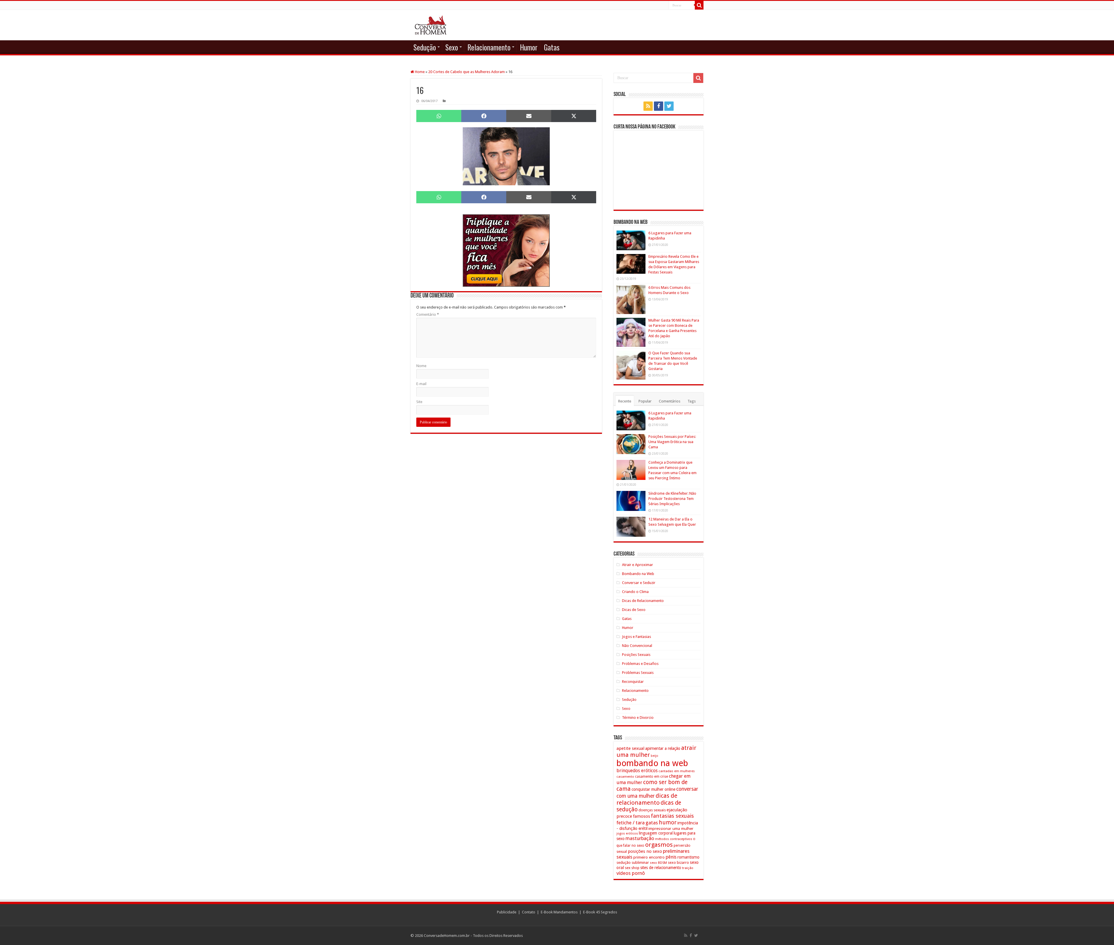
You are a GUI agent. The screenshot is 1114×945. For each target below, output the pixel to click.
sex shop (632, 868)
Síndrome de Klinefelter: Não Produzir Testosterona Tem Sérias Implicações (672, 498)
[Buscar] (699, 5)
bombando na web (652, 763)
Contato (528, 912)
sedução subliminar (632, 862)
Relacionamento (489, 47)
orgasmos (659, 844)
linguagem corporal (656, 833)
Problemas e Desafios (640, 663)
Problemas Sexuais (638, 672)
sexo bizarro (678, 862)
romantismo (688, 857)
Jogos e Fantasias (636, 636)
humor (668, 822)
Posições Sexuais (636, 654)
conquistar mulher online (653, 789)
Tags (692, 401)
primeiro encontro (649, 857)
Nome (421, 366)
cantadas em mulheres (677, 771)
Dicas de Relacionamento (643, 600)
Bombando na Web (638, 574)
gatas (651, 823)
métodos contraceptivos (673, 839)
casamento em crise (651, 776)
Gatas (552, 47)
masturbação (639, 838)
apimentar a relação (662, 748)
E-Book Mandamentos (559, 912)
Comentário (427, 314)
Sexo (451, 47)
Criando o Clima (635, 592)
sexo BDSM (658, 863)
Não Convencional (637, 645)
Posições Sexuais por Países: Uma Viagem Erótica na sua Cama (672, 441)
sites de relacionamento (660, 867)
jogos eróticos (627, 833)
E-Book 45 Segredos (600, 912)
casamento (625, 776)
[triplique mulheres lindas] (506, 250)
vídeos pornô (630, 873)
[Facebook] (658, 106)
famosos (641, 816)
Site (419, 402)
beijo (654, 756)
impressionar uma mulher (670, 828)
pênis (671, 857)
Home (419, 72)
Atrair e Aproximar (637, 565)
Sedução (424, 47)
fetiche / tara (630, 823)
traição (687, 868)
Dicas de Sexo (633, 609)
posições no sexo (645, 851)
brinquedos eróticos (637, 770)
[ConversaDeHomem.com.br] (430, 25)
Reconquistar (633, 681)
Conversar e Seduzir (638, 583)
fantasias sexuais (672, 816)
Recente (624, 401)
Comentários (669, 401)
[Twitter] (669, 106)
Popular (645, 401)
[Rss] (648, 106)
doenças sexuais (652, 810)
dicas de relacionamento (646, 799)
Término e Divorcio (638, 717)
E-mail (421, 384)
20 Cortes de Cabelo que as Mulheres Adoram (466, 72)
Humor (529, 47)
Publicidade (506, 912)
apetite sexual (630, 748)
